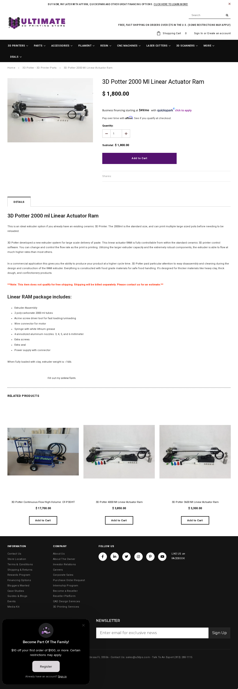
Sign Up (219, 633)
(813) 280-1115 (183, 657)
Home (11, 67)
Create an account (219, 33)
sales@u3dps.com (138, 657)
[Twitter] (126, 556)
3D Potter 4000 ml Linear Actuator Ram (119, 502)
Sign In (198, 33)
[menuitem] (18, 45)
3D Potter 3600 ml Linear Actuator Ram (195, 502)
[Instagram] (138, 556)
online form (68, 378)
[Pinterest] (150, 556)
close (229, 4)
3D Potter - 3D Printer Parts (39, 67)
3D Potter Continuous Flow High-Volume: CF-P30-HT (43, 502)
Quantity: (107, 125)
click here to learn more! (171, 4)
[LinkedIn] (114, 556)
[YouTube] (162, 556)
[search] (210, 15)
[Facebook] (103, 556)
